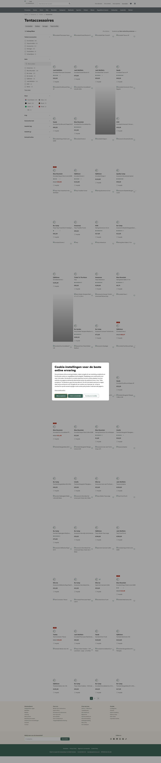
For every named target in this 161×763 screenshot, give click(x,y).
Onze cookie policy (60, 390)
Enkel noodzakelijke (75, 396)
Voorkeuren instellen (91, 396)
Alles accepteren (61, 396)
